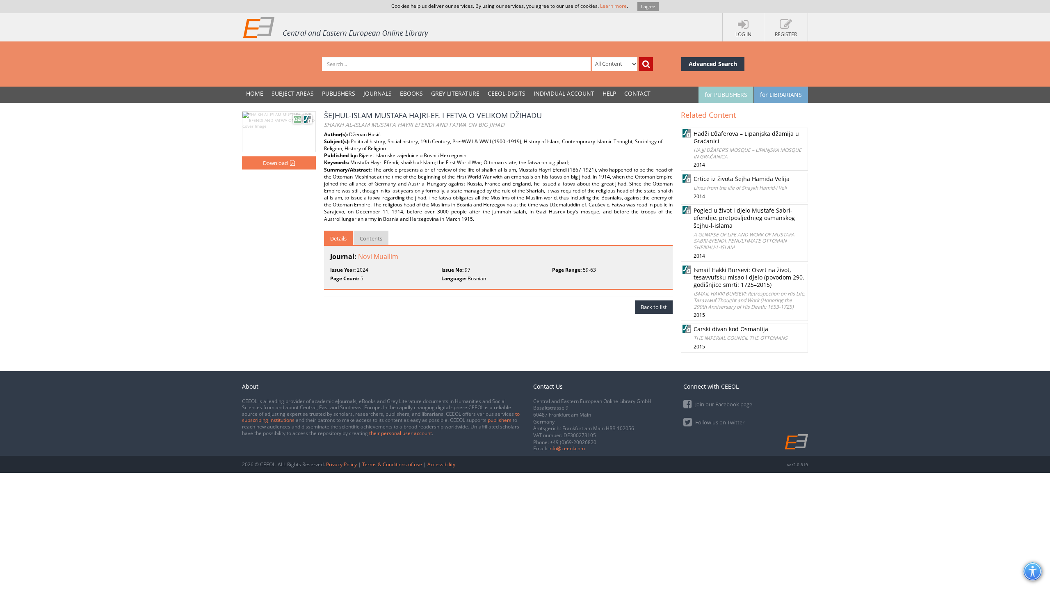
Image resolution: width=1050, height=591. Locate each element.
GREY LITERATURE (455, 93)
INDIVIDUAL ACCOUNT (564, 93)
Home (254, 93)
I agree (648, 6)
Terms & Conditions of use (392, 464)
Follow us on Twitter (719, 422)
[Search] (646, 64)
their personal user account (400, 433)
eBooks (411, 93)
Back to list (654, 307)
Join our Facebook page (723, 404)
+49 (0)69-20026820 (573, 442)
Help (609, 93)
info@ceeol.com (566, 448)
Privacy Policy (341, 464)
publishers (499, 420)
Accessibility (441, 464)
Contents (371, 238)
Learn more (613, 5)
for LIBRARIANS (781, 94)
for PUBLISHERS (726, 94)
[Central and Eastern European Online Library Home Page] (336, 27)
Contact (637, 93)
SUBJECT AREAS (293, 93)
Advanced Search (713, 64)
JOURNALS (377, 93)
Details (338, 238)
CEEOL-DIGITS (506, 93)
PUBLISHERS (338, 93)
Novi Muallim (378, 256)
